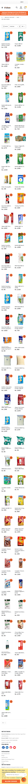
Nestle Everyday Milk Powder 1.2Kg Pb (7, 428)
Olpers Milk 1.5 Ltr (19, 692)
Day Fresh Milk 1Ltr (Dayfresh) (6, 85)
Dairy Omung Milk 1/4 (20, 84)
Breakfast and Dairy (9, 17)
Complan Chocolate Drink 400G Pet (20, 571)
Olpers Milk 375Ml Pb (20, 469)
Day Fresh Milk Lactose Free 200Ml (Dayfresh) (7, 266)
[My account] (21, 7)
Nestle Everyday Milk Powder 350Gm (20, 327)
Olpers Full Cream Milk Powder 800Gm (20, 408)
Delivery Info (5, 757)
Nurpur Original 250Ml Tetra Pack (20, 146)
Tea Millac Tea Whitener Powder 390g (7, 126)
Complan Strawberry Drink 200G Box (7, 571)
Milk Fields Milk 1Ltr (19, 266)
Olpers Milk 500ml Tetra (20, 653)
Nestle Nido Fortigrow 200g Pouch (20, 509)
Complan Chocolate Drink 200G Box (7, 549)
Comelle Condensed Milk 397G (20, 65)
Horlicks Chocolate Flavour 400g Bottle (7, 387)
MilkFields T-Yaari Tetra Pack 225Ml (7, 672)
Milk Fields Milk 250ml (20, 306)
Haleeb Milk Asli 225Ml (20, 488)
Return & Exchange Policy (8, 759)
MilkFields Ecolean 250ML (7, 469)
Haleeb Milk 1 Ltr (19, 226)
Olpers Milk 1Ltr (5, 64)
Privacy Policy (5, 761)
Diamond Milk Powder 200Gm (7, 368)
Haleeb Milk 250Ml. (19, 187)
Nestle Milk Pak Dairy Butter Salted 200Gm (20, 126)
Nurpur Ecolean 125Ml (20, 448)
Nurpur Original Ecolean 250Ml (7, 449)
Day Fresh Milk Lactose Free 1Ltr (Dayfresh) (7, 327)
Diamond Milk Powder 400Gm (20, 368)
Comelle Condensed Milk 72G (7, 488)
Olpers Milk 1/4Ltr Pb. (7, 226)
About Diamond (5, 753)
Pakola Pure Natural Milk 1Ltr (20, 612)
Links (21, 2)
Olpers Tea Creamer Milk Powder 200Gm (7, 529)
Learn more (20, 778)
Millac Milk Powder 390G (20, 347)
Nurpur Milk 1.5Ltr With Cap (7, 167)
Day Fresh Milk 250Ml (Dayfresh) (7, 206)
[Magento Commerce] (7, 7)
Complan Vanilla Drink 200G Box (7, 592)
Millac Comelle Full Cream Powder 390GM (20, 672)
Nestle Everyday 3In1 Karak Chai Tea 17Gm (7, 348)
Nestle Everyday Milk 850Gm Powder (7, 44)
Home (2, 17)
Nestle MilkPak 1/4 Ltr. (20, 166)
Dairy (18, 17)
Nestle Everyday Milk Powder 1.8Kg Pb (20, 387)
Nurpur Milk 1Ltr (18, 44)
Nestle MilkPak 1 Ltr (19, 105)
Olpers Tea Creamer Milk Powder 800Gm (20, 529)
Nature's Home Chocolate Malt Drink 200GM (20, 550)
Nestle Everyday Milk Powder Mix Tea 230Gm (7, 246)
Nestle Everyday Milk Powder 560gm (7, 307)
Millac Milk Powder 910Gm (7, 407)
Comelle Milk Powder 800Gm (7, 146)
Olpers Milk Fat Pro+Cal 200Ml (20, 287)
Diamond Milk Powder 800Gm (20, 428)
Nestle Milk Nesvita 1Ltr (20, 245)
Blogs (3, 755)
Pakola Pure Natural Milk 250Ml (7, 612)
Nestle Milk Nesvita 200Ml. (6, 105)
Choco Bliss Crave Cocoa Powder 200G (20, 633)
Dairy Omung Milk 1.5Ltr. (7, 187)
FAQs (3, 763)
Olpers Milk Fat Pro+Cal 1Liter (7, 713)
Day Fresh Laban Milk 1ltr (7, 653)
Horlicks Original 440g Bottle (20, 592)
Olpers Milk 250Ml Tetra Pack (7, 692)
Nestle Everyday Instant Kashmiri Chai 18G (7, 287)
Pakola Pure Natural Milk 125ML (7, 633)
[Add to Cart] (11, 32)
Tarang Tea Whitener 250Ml (20, 206)
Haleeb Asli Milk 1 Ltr (7, 508)
